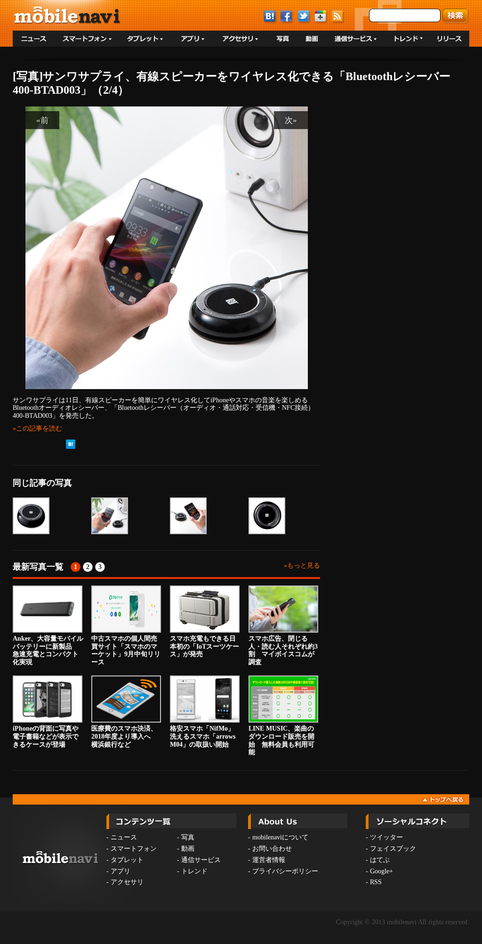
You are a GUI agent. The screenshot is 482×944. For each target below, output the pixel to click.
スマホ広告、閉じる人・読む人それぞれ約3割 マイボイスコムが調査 (283, 650)
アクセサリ (127, 882)
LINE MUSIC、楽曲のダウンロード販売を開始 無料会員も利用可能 (281, 740)
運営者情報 (268, 859)
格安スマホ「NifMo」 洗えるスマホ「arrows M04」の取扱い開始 (205, 736)
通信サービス (201, 859)
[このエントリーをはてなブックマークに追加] (70, 447)
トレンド (194, 871)
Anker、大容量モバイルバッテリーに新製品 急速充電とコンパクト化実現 (48, 650)
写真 (187, 837)
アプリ (120, 871)
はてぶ (380, 859)
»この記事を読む (37, 428)
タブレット (127, 859)
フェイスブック (393, 848)
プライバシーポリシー (285, 871)
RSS (376, 882)
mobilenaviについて (280, 837)
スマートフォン (134, 848)
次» (291, 120)
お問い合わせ (272, 848)
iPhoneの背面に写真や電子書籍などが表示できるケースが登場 (46, 736)
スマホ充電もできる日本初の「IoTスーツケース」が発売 (204, 646)
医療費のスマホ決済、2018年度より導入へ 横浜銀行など (124, 736)
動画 (187, 848)
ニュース (124, 837)
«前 (42, 120)
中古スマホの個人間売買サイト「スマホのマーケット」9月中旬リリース (126, 650)
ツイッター (386, 837)
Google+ (381, 871)
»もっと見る (302, 565)
